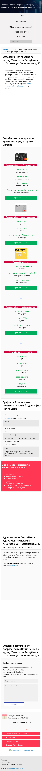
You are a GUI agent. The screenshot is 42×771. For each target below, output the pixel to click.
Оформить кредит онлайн (21, 27)
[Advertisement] (21, 113)
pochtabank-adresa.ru (15, 768)
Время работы (11, 737)
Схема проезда (12, 741)
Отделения (21, 21)
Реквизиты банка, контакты (17, 734)
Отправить (14, 704)
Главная (21, 15)
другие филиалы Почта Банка (18, 84)
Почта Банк (8, 418)
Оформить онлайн (21, 198)
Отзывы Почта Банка (14, 745)
